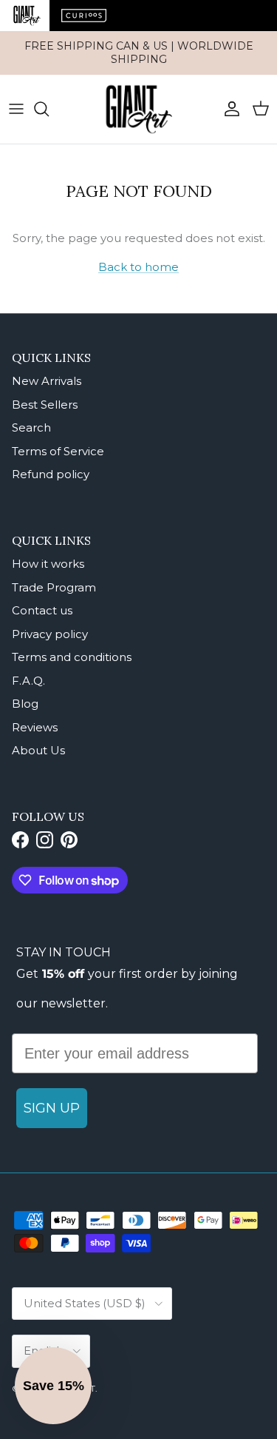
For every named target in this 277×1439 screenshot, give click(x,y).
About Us (38, 750)
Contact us (42, 610)
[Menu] (16, 109)
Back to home (138, 267)
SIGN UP (52, 1108)
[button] (53, 1385)
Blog (25, 704)
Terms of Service (58, 451)
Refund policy (50, 474)
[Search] (49, 109)
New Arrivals (46, 381)
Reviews (35, 727)
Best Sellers (45, 405)
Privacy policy (50, 634)
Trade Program (54, 587)
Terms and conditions (71, 657)
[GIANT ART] (139, 109)
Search (31, 427)
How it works (48, 564)
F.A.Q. (28, 681)
